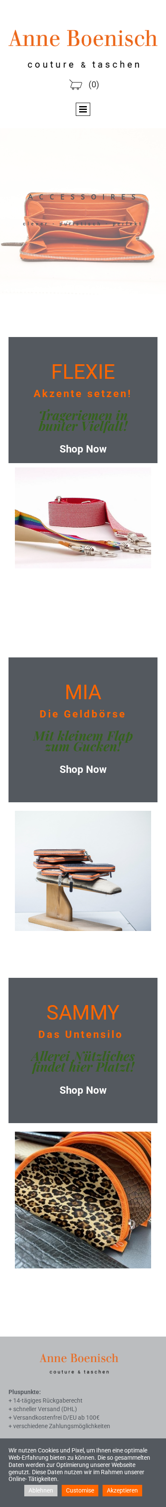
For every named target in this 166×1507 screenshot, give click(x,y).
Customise (80, 1490)
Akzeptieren (122, 1490)
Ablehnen (41, 1490)
